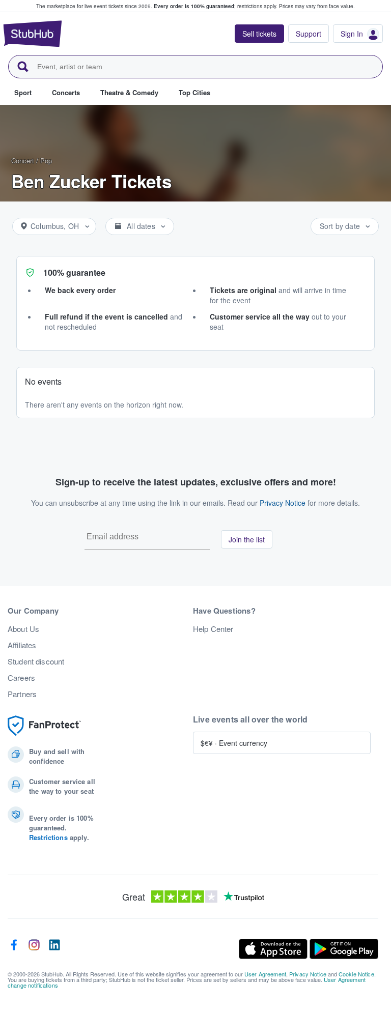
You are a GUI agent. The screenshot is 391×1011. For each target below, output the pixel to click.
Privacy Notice (282, 503)
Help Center (213, 629)
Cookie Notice (356, 974)
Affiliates (22, 645)
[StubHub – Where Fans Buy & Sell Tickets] (32, 33)
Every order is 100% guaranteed (215, 6)
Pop (46, 160)
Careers (21, 678)
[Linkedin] (54, 949)
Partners (22, 694)
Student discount (36, 661)
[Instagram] (34, 949)
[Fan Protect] (44, 725)
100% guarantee (74, 272)
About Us (23, 629)
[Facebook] (14, 949)
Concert (22, 160)
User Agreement (265, 974)
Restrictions (48, 837)
